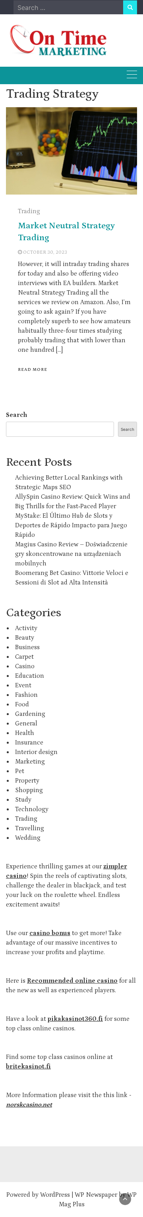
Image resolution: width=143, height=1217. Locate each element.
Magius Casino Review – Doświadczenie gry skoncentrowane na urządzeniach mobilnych (71, 554)
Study (23, 799)
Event (23, 685)
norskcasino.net (29, 1104)
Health (24, 733)
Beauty (24, 637)
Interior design (36, 752)
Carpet (24, 656)
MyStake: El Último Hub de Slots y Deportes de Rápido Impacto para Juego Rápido (71, 525)
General (26, 723)
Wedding (28, 837)
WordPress (55, 1194)
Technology (31, 809)
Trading (29, 211)
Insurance (29, 742)
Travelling (29, 828)
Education (29, 675)
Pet (19, 771)
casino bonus (49, 933)
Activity (26, 628)
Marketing (30, 761)
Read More (32, 369)
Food (22, 704)
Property (27, 780)
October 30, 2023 (45, 252)
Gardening (30, 713)
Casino (25, 666)
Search (16, 415)
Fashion (26, 694)
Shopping (29, 790)
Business (27, 647)
